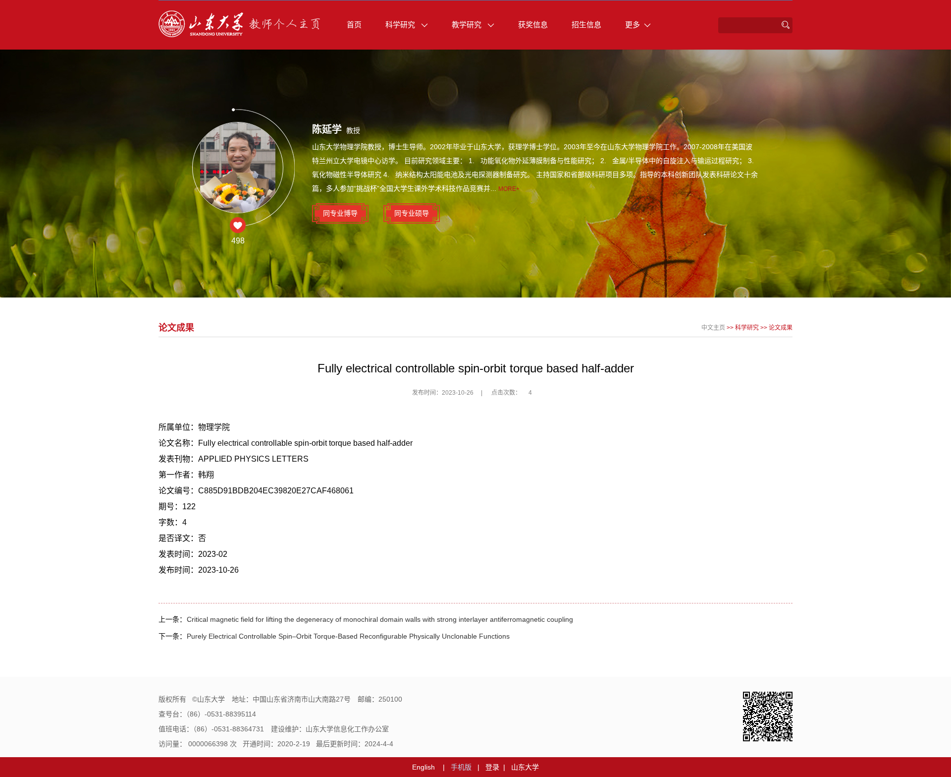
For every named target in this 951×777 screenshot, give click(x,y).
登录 (492, 767)
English (423, 767)
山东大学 (525, 767)
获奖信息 (533, 24)
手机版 (461, 767)
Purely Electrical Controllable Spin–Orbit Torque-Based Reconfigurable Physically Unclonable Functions (348, 636)
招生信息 (586, 24)
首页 (354, 24)
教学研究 (467, 24)
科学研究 (401, 24)
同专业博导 (340, 213)
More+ (509, 188)
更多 (632, 24)
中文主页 (713, 327)
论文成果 (780, 327)
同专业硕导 (411, 213)
